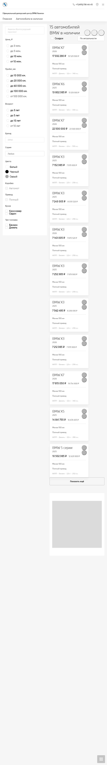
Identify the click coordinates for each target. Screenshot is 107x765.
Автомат (14, 188)
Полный (13, 199)
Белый (13, 166)
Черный (14, 171)
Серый (13, 176)
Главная (7, 18)
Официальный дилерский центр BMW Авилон (23, 13)
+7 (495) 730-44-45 (84, 4)
